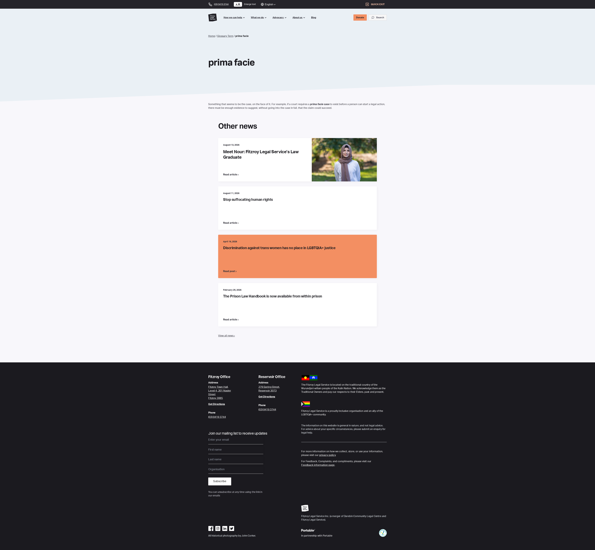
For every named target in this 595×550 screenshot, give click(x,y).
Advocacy (278, 17)
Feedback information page (318, 465)
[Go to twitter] (231, 528)
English (269, 4)
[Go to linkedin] (224, 528)
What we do (257, 17)
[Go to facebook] (210, 528)
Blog (313, 17)
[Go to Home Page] (213, 17)
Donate (360, 17)
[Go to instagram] (217, 528)
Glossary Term (225, 36)
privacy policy (327, 455)
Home (211, 36)
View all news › (226, 335)
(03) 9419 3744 (217, 417)
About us (298, 17)
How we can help (233, 17)
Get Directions (216, 404)
